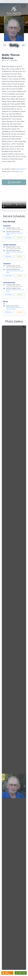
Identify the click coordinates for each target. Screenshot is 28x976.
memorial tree (21, 169)
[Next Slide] (24, 786)
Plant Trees (19, 237)
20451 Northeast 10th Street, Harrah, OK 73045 (13, 308)
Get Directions (8, 237)
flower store (19, 171)
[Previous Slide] (3, 786)
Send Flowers (19, 312)
